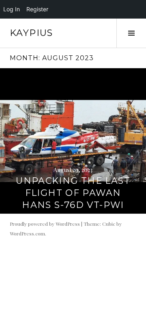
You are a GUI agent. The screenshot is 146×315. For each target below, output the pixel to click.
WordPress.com (27, 233)
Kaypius (31, 32)
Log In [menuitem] (11, 9)
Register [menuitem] (37, 9)
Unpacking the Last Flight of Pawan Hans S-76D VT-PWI (73, 192)
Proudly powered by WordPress (45, 223)
